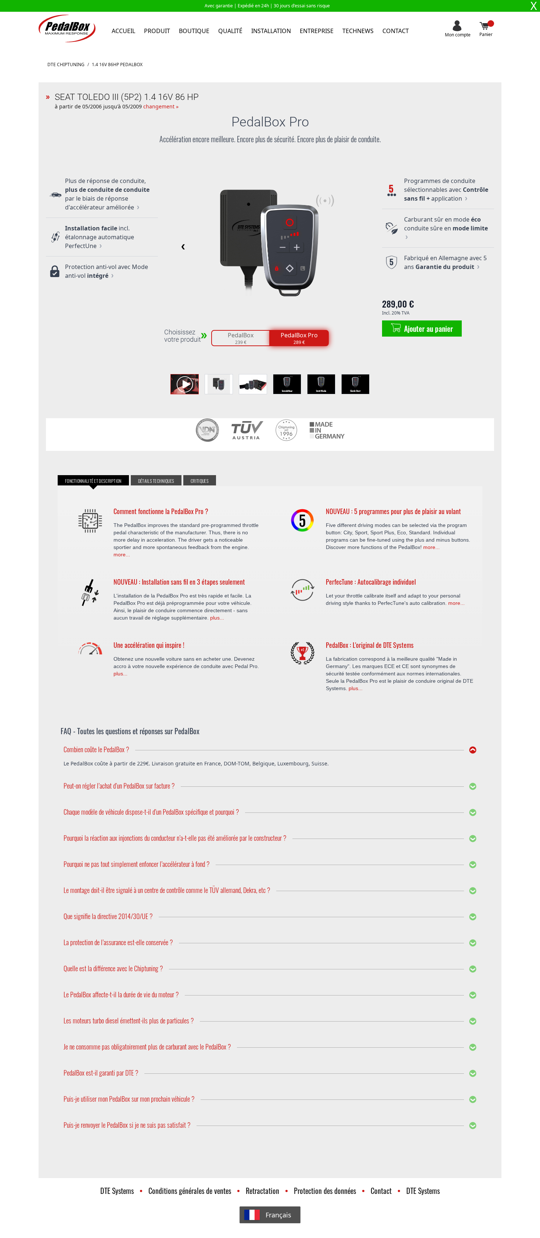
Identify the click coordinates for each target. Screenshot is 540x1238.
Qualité (230, 31)
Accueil (123, 31)
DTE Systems (117, 1190)
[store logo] (67, 28)
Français (278, 1214)
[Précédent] (182, 247)
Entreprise (317, 31)
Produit (157, 31)
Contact (395, 31)
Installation (271, 31)
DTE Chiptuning (65, 65)
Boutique (194, 31)
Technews (358, 31)
